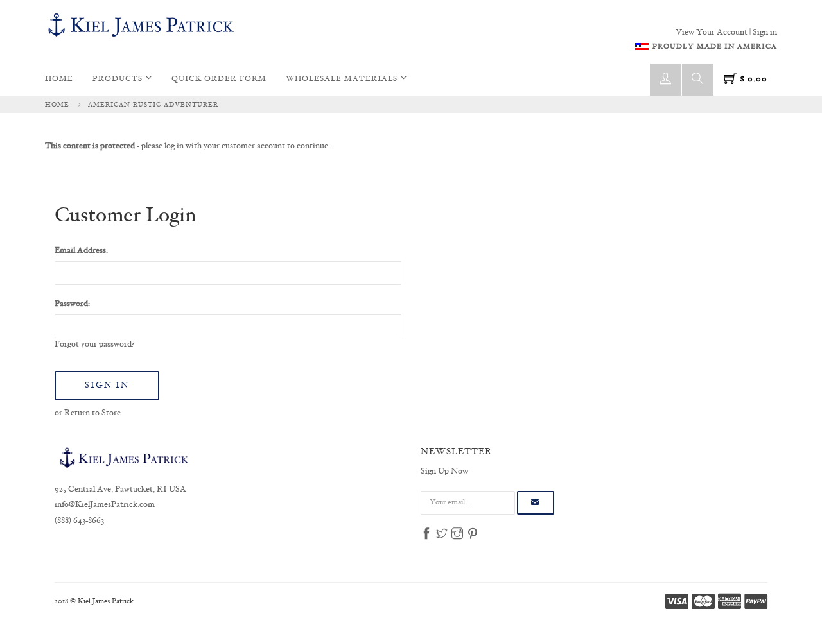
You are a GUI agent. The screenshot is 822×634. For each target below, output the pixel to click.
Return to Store (92, 413)
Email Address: (81, 250)
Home (59, 79)
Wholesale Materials (343, 79)
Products (118, 79)
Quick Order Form (219, 79)
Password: (72, 304)
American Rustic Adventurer (153, 104)
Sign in (765, 32)
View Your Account (712, 32)
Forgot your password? (95, 344)
